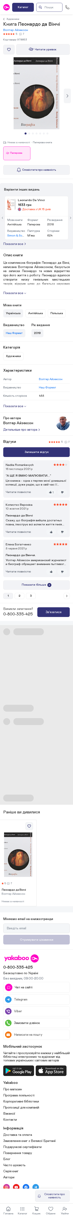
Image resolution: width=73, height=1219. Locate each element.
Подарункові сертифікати (22, 1147)
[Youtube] (16, 1187)
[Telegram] (35, 1187)
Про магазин (12, 1089)
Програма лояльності (18, 1095)
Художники (12, 19)
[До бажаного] (9, 49)
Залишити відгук (37, 452)
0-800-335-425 (18, 614)
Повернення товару (17, 1153)
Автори (8, 1177)
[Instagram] (6, 1187)
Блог (6, 1159)
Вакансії (9, 1113)
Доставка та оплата (17, 1134)
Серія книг (10, 1171)
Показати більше (34, 584)
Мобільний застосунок (22, 1046)
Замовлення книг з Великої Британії (29, 1141)
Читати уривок (45, 49)
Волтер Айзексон (15, 30)
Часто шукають (14, 1165)
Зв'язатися (53, 612)
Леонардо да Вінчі (14, 889)
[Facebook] (26, 1187)
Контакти (10, 1119)
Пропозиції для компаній (21, 1107)
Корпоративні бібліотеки (21, 1101)
